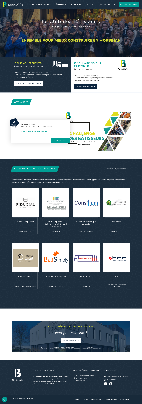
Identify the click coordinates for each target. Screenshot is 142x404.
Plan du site (124, 399)
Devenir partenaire (84, 87)
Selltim (30, 398)
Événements (61, 4)
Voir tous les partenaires (28, 84)
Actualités (90, 4)
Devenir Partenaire (128, 4)
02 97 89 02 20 (109, 4)
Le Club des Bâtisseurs (41, 4)
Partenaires (76, 4)
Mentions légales (97, 399)
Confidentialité (111, 399)
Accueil (76, 399)
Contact (85, 399)
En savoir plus (59, 140)
